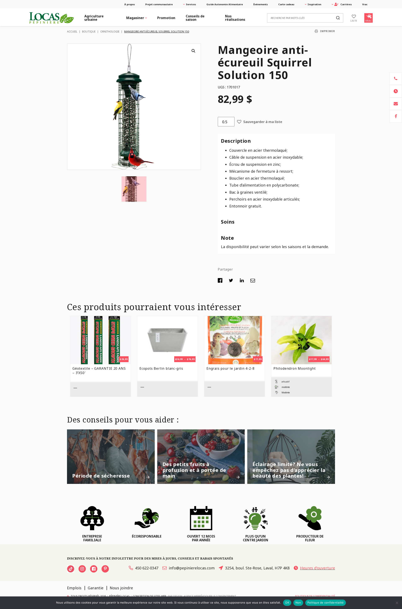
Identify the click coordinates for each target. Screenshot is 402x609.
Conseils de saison (195, 18)
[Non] (397, 603)
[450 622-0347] (395, 78)
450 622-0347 (146, 567)
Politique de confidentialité (325, 602)
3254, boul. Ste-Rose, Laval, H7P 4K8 (257, 567)
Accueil (72, 31)
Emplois (74, 587)
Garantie (95, 587)
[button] (193, 51)
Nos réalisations (235, 18)
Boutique (88, 31)
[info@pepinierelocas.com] (395, 103)
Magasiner (135, 18)
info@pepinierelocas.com (192, 567)
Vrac (364, 4)
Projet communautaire (159, 4)
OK (287, 602)
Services (191, 4)
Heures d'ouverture (317, 567)
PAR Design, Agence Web (183, 596)
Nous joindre (121, 587)
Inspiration (314, 4)
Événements (260, 4)
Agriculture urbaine (94, 18)
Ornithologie (109, 31)
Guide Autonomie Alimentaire (224, 4)
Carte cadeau (286, 4)
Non (298, 602)
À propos (129, 4)
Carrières (346, 4)
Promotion (166, 18)
